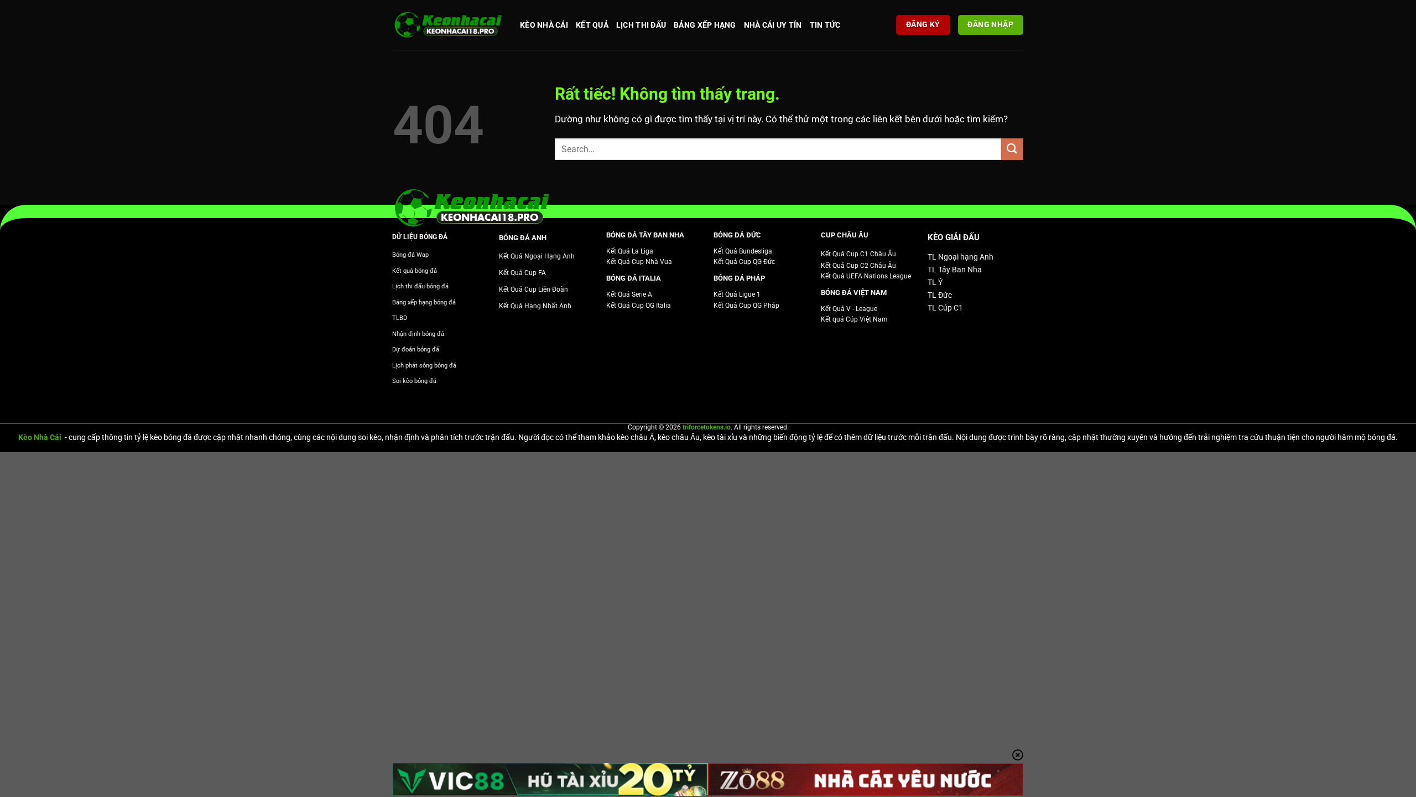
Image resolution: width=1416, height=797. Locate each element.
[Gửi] (1012, 149)
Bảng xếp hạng (705, 24)
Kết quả (592, 24)
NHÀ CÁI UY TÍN (773, 24)
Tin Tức (825, 24)
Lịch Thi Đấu (641, 24)
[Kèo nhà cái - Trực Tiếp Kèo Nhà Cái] (448, 25)
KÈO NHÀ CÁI (544, 24)
